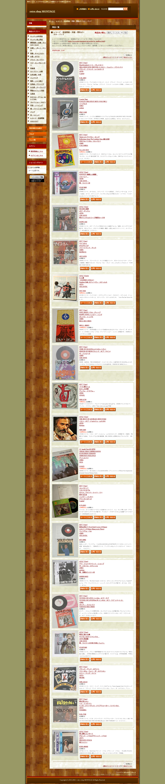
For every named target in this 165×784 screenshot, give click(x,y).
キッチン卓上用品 (36, 39)
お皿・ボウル (35, 56)
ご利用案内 (82, 9)
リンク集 (32, 140)
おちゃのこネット (130, 772)
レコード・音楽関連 (37, 118)
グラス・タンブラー (37, 60)
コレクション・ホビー (38, 102)
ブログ (31, 134)
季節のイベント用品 (37, 90)
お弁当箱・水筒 (35, 75)
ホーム (51, 21)
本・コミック (35, 115)
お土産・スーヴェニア (38, 87)
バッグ (32, 112)
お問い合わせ (95, 9)
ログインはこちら (37, 155)
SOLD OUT (34, 121)
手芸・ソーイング (36, 105)
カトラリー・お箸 (36, 71)
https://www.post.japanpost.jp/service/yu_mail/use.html (86, 41)
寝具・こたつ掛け (36, 81)
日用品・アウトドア (37, 84)
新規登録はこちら (37, 151)
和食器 (32, 68)
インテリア (34, 78)
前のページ (107, 57)
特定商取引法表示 (35, 128)
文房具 (32, 94)
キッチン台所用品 (36, 36)
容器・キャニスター (37, 53)
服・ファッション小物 (38, 109)
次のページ (128, 57)
